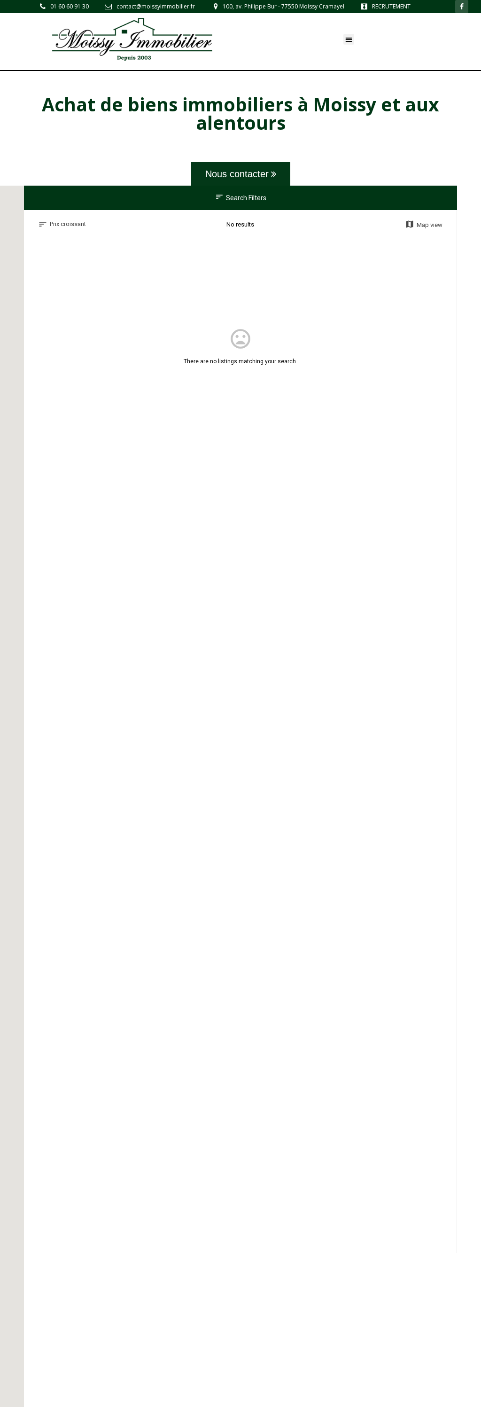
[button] (348, 39)
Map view (423, 224)
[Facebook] (461, 6)
